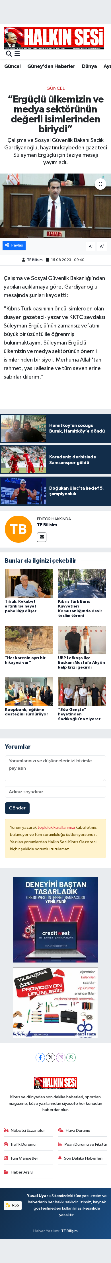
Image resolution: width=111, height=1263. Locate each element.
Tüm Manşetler (24, 1158)
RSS (15, 1205)
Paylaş (17, 245)
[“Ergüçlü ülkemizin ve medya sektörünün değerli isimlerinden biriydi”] (55, 206)
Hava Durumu (78, 1130)
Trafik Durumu (23, 1144)
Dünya (89, 66)
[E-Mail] (41, 537)
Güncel (12, 66)
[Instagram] (60, 1057)
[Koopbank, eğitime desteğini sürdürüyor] (29, 691)
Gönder (17, 808)
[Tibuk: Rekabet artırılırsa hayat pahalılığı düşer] (29, 583)
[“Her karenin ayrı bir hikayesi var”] (29, 640)
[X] (50, 1057)
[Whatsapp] (71, 1057)
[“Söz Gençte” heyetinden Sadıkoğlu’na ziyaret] (82, 691)
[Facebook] (40, 1057)
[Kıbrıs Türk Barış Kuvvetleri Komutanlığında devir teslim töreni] (82, 583)
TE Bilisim (35, 260)
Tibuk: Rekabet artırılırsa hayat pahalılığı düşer (20, 606)
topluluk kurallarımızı (57, 827)
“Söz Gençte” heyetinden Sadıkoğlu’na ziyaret (79, 714)
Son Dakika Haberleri (83, 1158)
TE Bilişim (69, 1231)
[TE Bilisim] (18, 529)
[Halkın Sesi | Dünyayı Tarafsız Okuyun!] (54, 38)
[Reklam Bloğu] (55, 919)
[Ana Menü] (17, 54)
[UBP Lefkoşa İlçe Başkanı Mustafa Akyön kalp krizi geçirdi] (82, 640)
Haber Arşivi (22, 1172)
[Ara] (9, 54)
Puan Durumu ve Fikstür (86, 1144)
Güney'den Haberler (51, 66)
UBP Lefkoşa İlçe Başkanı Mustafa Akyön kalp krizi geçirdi (81, 663)
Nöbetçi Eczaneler (28, 1130)
